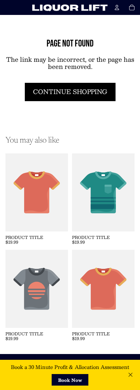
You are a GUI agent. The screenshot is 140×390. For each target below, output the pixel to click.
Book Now (70, 380)
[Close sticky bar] (130, 375)
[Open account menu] (116, 7)
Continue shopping (70, 92)
